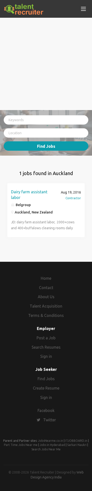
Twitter (49, 420)
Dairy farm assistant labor (29, 195)
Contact (46, 287)
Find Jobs (46, 146)
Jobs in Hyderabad (52, 444)
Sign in (46, 356)
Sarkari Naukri (77, 444)
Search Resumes (46, 347)
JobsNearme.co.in (50, 440)
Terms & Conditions (46, 315)
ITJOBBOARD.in (76, 440)
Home (46, 278)
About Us (46, 297)
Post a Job (46, 338)
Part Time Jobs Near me (21, 444)
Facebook (46, 410)
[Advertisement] (46, 64)
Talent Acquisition (46, 306)
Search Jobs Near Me (46, 449)
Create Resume (46, 388)
